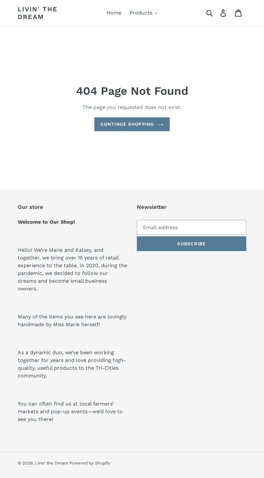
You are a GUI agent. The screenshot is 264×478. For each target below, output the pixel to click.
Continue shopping (127, 124)
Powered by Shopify (90, 463)
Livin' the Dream (38, 13)
